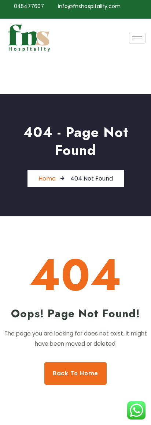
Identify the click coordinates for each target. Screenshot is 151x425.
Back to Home (75, 373)
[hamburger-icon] (137, 38)
